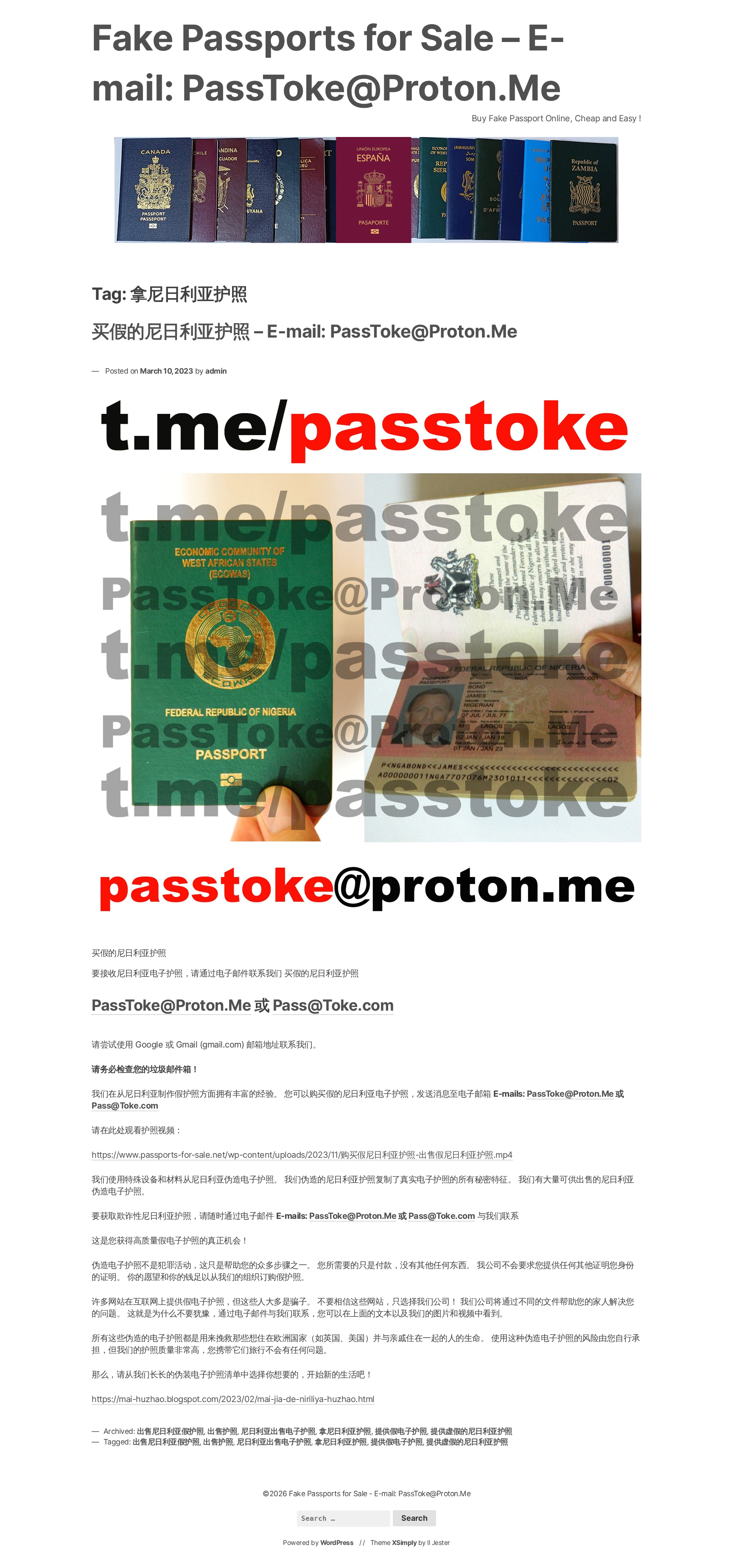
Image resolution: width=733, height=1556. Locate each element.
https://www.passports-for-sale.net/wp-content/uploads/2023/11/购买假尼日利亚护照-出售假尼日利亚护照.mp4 (302, 1155)
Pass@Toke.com (333, 1005)
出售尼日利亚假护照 (170, 1431)
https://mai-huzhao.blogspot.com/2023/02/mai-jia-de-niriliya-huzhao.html (233, 1399)
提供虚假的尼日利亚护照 (471, 1431)
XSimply (404, 1543)
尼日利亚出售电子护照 (278, 1431)
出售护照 (222, 1431)
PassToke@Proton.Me (171, 1005)
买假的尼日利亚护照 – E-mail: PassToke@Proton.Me (304, 331)
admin (216, 370)
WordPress (337, 1543)
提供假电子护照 (401, 1431)
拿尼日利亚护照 (345, 1431)
